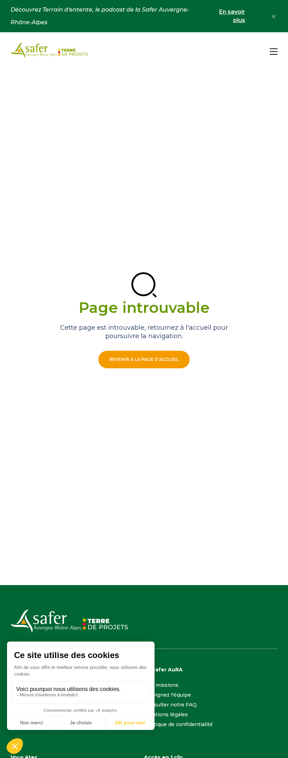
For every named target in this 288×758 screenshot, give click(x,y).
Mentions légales (166, 714)
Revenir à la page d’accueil (144, 359)
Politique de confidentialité (178, 724)
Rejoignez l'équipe (167, 695)
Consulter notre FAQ (170, 705)
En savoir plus (232, 16)
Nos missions (161, 685)
